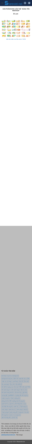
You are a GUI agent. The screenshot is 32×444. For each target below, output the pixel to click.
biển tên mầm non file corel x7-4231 (16, 39)
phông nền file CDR (6, 401)
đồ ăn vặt (14, 417)
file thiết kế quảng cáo (7, 387)
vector (10, 415)
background (15, 375)
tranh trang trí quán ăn (22, 409)
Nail (12, 398)
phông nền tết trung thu (18, 401)
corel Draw (15, 381)
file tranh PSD (26, 387)
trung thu (21, 412)
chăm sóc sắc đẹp (6, 381)
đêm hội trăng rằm (6, 417)
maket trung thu (6, 398)
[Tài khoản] (25, 3)
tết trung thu (5, 415)
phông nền (17, 398)
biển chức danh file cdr (19, 378)
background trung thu (7, 378)
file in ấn (12, 384)
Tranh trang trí (23, 406)
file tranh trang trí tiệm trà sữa (19, 389)
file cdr (21, 381)
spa (25, 403)
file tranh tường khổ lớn (8, 392)
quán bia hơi (5, 403)
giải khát (25, 392)
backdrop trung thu (6, 375)
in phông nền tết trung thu (21, 395)
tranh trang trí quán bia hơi (8, 409)
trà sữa (26, 412)
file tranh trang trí (6, 389)
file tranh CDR (17, 387)
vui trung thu (17, 415)
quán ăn (11, 403)
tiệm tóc (16, 406)
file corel (26, 381)
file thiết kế (19, 384)
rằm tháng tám (18, 403)
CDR (28, 378)
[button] (2, 3)
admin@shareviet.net (8, 435)
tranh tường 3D (13, 412)
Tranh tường (5, 412)
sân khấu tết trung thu (7, 406)
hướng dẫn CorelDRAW (7, 395)
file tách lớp (18, 392)
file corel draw (5, 384)
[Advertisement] (16, 62)
